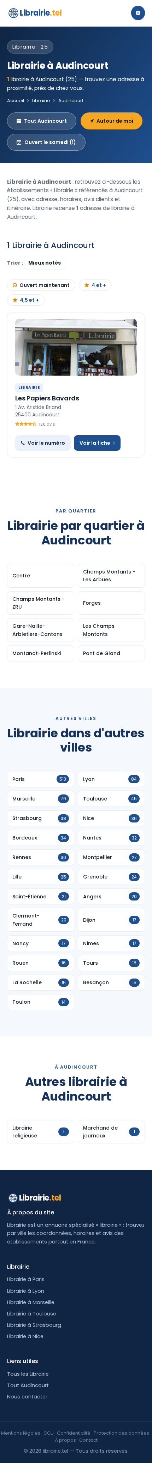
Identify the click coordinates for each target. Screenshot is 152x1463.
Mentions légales (20, 1433)
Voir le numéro (46, 443)
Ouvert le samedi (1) (50, 142)
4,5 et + (29, 300)
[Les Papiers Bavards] (76, 347)
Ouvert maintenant (44, 285)
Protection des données (121, 1433)
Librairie (41, 12)
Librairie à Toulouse (31, 1313)
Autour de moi (115, 120)
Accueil (15, 100)
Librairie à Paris (26, 1279)
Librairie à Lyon (25, 1291)
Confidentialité (73, 1433)
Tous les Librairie (28, 1374)
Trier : (15, 262)
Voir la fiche (95, 443)
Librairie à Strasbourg (34, 1325)
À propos (65, 1440)
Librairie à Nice (25, 1336)
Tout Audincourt (45, 120)
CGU (48, 1433)
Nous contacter (27, 1396)
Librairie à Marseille (30, 1302)
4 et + (99, 285)
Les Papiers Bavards (47, 398)
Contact (88, 1440)
